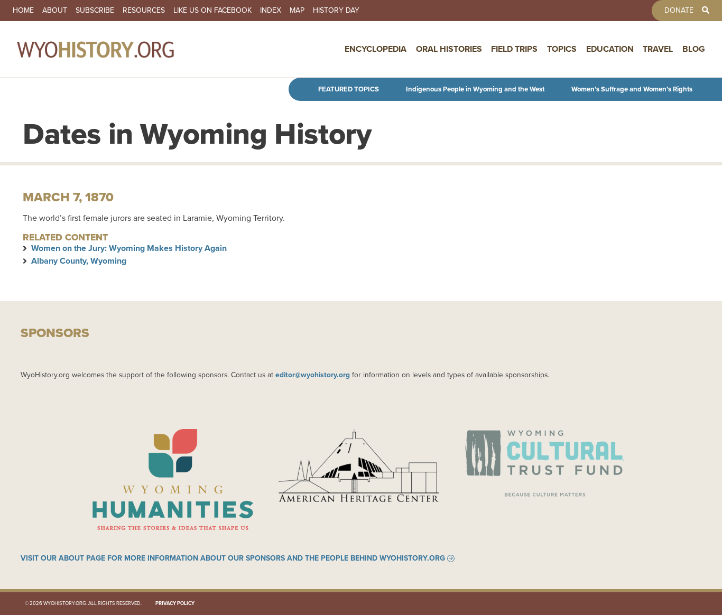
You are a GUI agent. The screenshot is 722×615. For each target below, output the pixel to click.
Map (297, 10)
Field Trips (514, 49)
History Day (336, 10)
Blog (693, 49)
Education (610, 49)
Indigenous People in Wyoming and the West (475, 89)
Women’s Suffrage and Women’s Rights (631, 89)
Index (270, 10)
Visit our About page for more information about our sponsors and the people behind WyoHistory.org (233, 558)
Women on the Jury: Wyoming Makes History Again (129, 248)
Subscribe (95, 10)
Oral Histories (449, 49)
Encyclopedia (375, 49)
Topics (562, 49)
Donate (678, 10)
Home (23, 10)
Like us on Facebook (212, 10)
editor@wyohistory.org (312, 374)
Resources (144, 10)
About (54, 10)
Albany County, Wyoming (78, 261)
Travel (658, 49)
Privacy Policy (175, 603)
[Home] (118, 49)
